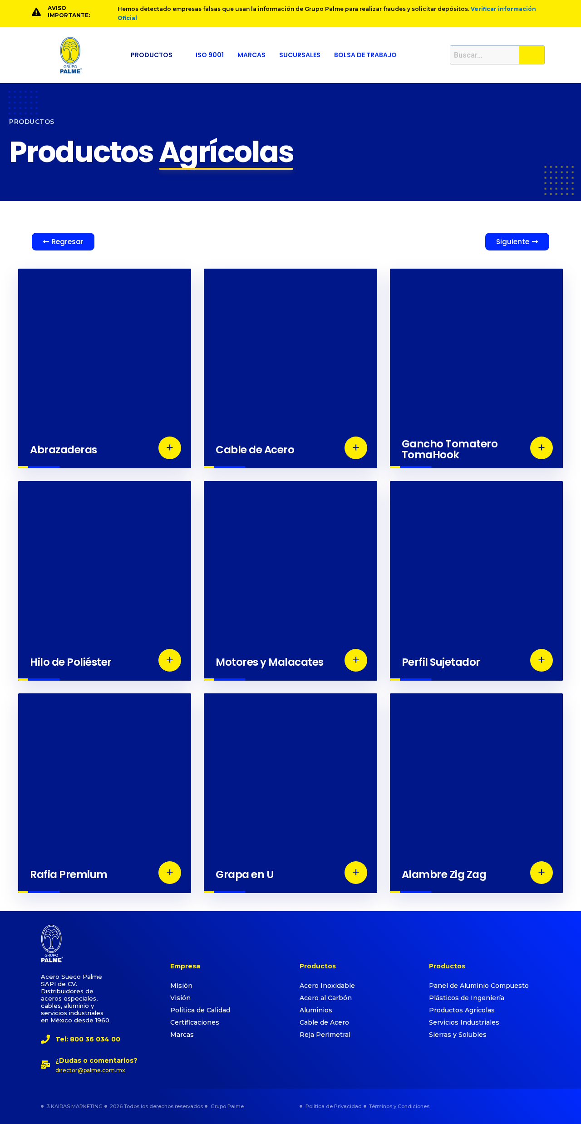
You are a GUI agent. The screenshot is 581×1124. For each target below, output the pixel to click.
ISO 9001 (210, 54)
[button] (156, 55)
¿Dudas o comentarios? (96, 1060)
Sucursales (299, 54)
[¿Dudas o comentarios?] (45, 1064)
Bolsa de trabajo (365, 54)
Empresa (185, 966)
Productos (151, 54)
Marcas (251, 54)
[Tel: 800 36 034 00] (45, 1039)
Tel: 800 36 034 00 (87, 1039)
